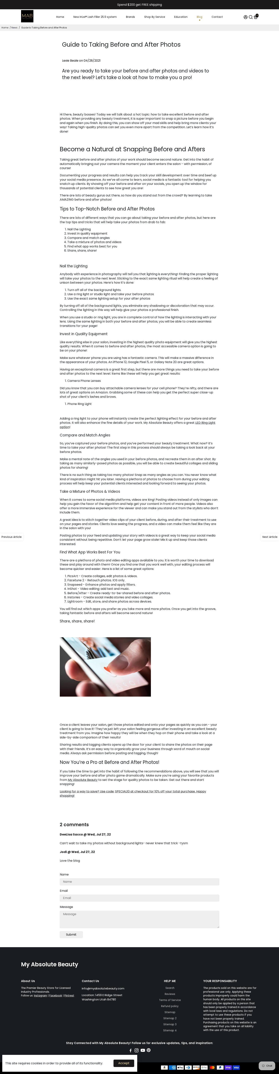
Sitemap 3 (170, 1024)
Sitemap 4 (170, 1030)
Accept (123, 1063)
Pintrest (69, 995)
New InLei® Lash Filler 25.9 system (95, 17)
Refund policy (170, 1006)
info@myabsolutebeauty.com (103, 988)
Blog (199, 17)
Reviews (170, 994)
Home (60, 17)
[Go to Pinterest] (149, 1051)
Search (170, 988)
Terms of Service (170, 1000)
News (14, 27)
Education (181, 17)
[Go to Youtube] (142, 1051)
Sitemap (170, 1012)
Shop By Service (154, 17)
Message (66, 907)
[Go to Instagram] (136, 1051)
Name (64, 874)
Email (64, 891)
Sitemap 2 (170, 1018)
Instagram (40, 995)
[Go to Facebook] (130, 1051)
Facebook (55, 995)
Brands (130, 17)
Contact (217, 17)
